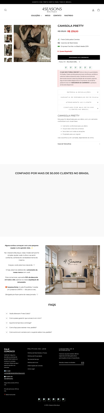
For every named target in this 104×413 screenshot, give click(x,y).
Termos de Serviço (33, 359)
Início (47, 16)
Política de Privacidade (35, 356)
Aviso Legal (31, 369)
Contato (57, 16)
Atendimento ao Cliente (79, 102)
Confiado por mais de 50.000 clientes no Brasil (79, 108)
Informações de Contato (35, 365)
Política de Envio (33, 362)
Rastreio (68, 16)
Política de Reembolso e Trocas (37, 353)
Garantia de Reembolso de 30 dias (79, 97)
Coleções (35, 16)
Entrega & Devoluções (79, 92)
